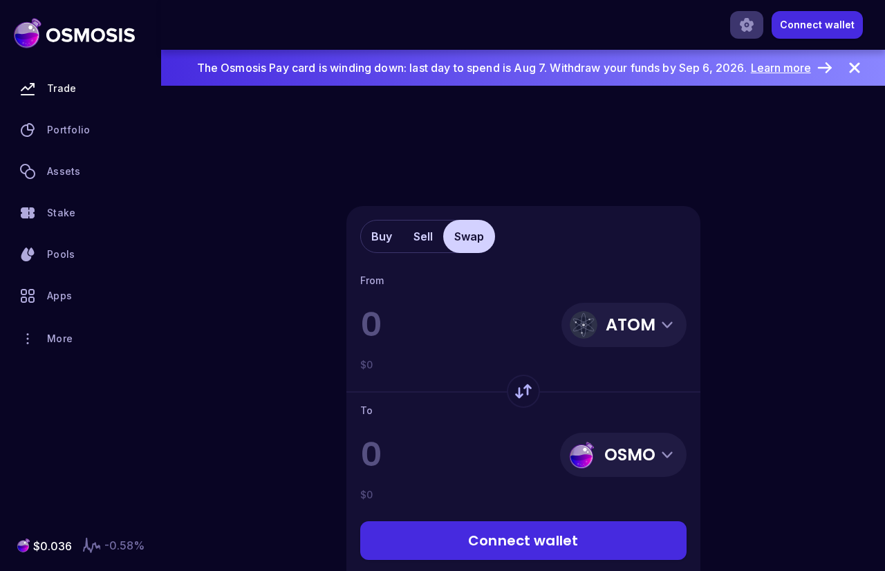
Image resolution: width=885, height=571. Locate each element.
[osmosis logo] (74, 33)
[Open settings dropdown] (746, 25)
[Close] (854, 67)
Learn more (781, 68)
